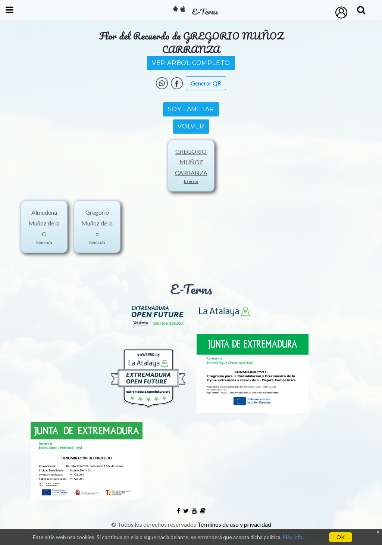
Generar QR (206, 83)
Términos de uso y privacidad (234, 524)
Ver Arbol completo (191, 62)
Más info (293, 537)
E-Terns (191, 289)
